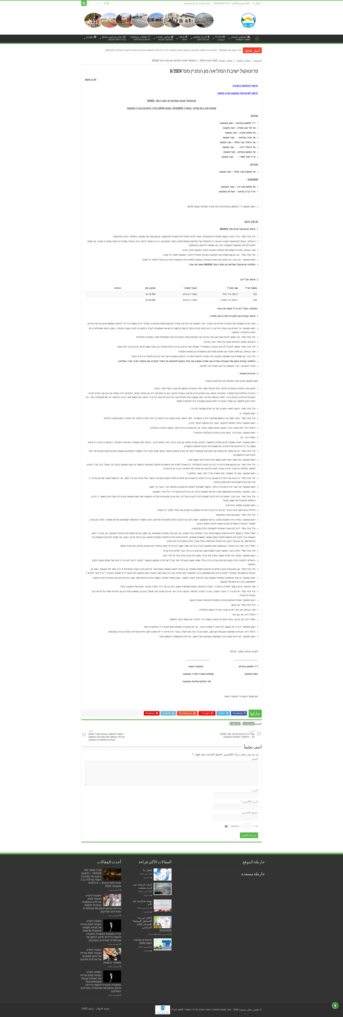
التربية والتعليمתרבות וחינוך (201, 38)
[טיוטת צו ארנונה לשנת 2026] (163, 944)
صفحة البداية (257, 38)
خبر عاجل (235, 724)
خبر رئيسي (248, 724)
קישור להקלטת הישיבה (245, 85)
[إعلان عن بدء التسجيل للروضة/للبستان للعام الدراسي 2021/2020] (163, 922)
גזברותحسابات (220, 38)
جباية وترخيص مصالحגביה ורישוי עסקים (114, 38)
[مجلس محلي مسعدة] (248, 19)
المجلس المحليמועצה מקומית (240, 38)
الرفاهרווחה (183, 38)
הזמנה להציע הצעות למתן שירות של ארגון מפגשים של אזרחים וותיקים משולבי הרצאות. (100, 956)
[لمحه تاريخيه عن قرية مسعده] (163, 889)
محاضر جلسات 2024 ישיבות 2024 (216, 60)
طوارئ (89, 36)
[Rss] (108, 3)
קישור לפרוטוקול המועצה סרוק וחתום (237, 93)
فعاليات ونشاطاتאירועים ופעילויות (140, 38)
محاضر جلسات (243, 60)
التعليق (255, 759)
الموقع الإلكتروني (249, 812)
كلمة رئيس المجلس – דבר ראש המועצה (231, 3)
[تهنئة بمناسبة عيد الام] (163, 905)
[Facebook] (105, 3)
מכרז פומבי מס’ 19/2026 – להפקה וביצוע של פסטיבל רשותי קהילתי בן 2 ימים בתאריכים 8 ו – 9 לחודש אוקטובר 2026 (101, 878)
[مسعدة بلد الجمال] (149, 20)
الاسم (254, 790)
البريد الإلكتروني (249, 801)
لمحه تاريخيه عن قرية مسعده (197, 3)
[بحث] (84, 3)
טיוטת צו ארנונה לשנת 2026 (143, 941)
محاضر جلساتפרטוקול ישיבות (164, 38)
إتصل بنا (256, 3)
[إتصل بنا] (163, 874)
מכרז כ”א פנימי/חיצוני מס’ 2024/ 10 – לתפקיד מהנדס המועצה (237, 734)
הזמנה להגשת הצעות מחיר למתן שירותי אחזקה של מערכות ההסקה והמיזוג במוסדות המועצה (106, 735)
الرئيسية (257, 60)
